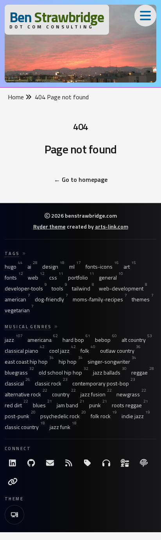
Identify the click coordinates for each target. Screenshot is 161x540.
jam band (70, 405)
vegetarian (19, 310)
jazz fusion (96, 394)
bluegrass (19, 372)
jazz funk (63, 427)
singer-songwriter (112, 362)
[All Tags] (87, 463)
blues (42, 405)
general (111, 277)
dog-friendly (51, 299)
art (129, 267)
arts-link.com (111, 226)
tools (59, 288)
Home (16, 97)
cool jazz (62, 351)
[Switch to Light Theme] (14, 514)
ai (32, 267)
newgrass (131, 394)
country (64, 394)
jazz (14, 340)
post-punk (20, 416)
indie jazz (136, 416)
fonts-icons (102, 267)
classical (17, 383)
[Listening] (106, 463)
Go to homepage (80, 179)
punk (98, 405)
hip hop (71, 362)
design (53, 267)
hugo (14, 267)
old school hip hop (63, 372)
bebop (106, 340)
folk (87, 351)
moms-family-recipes (100, 299)
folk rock (104, 416)
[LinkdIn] (12, 463)
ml (75, 267)
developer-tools (26, 288)
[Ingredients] (125, 463)
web (36, 277)
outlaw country (120, 351)
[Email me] (50, 463)
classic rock (51, 383)
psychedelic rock (63, 416)
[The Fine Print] (144, 463)
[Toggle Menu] (145, 15)
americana (42, 340)
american (17, 299)
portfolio (81, 277)
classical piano (25, 351)
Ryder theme (49, 226)
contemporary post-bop (103, 383)
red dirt (16, 405)
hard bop (76, 340)
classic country (25, 427)
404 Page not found (62, 97)
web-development (123, 288)
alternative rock (26, 394)
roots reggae (130, 405)
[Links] (12, 481)
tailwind (83, 288)
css (56, 277)
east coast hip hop (29, 362)
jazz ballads (110, 372)
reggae (142, 372)
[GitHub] (31, 463)
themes (143, 299)
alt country (137, 340)
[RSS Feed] (69, 463)
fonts (14, 277)
